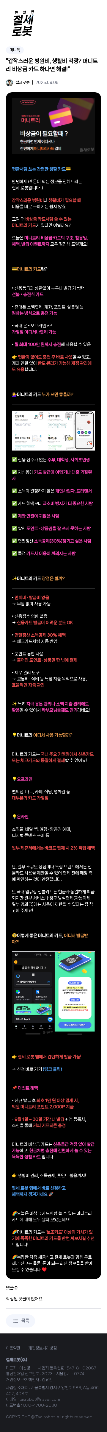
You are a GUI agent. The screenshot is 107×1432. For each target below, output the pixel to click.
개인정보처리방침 (42, 1348)
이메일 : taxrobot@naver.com (33, 1399)
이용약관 (13, 1348)
